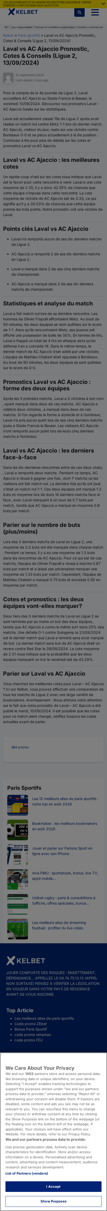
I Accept (53, 1186)
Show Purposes (53, 1201)
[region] (53, 1131)
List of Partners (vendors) (26, 1173)
